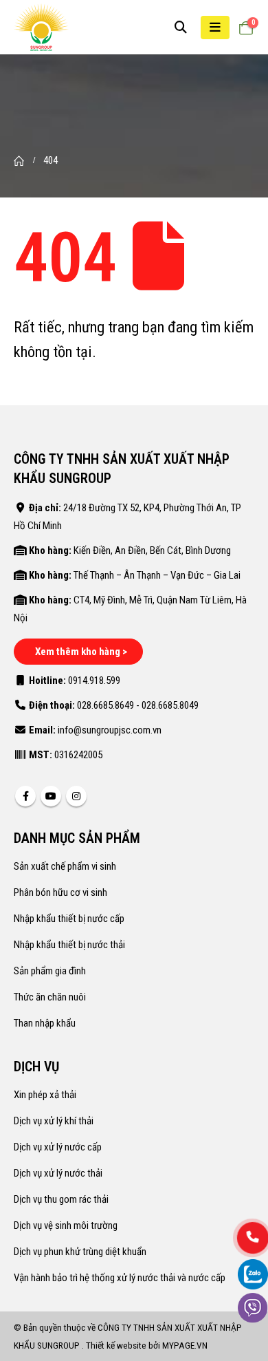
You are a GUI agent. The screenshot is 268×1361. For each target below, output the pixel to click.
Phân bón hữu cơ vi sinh (60, 892)
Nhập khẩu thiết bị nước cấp (69, 918)
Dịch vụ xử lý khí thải (53, 1121)
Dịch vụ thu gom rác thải (61, 1199)
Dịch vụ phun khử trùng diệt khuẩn (80, 1251)
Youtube (51, 796)
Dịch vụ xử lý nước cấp (58, 1147)
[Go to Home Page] (19, 160)
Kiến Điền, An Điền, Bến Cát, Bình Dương (152, 550)
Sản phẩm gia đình (50, 971)
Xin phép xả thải (45, 1095)
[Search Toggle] (180, 27)
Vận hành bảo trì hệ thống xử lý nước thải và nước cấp (119, 1278)
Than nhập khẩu (45, 1023)
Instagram (76, 796)
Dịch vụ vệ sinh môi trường (66, 1225)
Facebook (25, 796)
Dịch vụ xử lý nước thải (58, 1173)
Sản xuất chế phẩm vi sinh (65, 866)
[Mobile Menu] (215, 27)
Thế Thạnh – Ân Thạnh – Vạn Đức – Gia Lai (157, 575)
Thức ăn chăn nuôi (50, 997)
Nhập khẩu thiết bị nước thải (69, 945)
